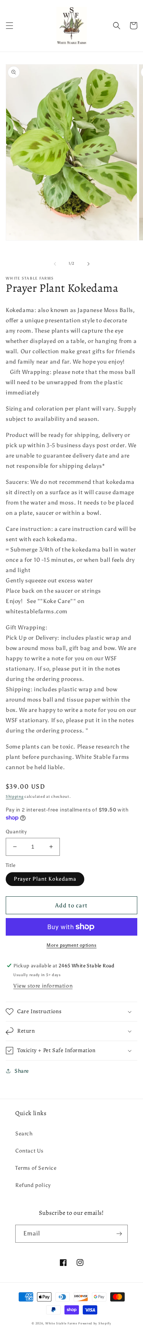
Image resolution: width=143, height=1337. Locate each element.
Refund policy (33, 1185)
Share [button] (21, 1071)
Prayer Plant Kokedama (45, 879)
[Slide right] (88, 263)
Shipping (15, 796)
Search (24, 1133)
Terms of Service (36, 1168)
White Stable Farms (61, 1323)
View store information (42, 986)
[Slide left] (55, 263)
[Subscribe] (119, 1234)
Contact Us (29, 1151)
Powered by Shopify (94, 1323)
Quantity (16, 831)
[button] (9, 25)
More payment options (71, 945)
